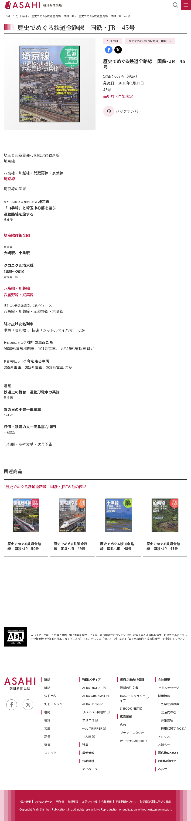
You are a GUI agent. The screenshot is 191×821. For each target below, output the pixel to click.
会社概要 (164, 679)
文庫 (47, 728)
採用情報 (164, 696)
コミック (50, 753)
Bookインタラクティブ (133, 698)
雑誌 (47, 679)
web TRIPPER (92, 728)
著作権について (168, 753)
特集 (85, 744)
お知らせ (164, 744)
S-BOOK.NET (129, 708)
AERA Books (91, 704)
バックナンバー (129, 111)
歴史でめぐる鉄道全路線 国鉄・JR (52, 16)
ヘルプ (162, 769)
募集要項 (167, 720)
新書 (47, 736)
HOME (7, 16)
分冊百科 (21, 16)
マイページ (89, 769)
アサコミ (88, 720)
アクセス (164, 736)
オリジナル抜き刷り (133, 741)
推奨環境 (73, 801)
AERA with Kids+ (93, 696)
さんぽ (86, 736)
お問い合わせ (167, 761)
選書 (47, 744)
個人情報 (25, 801)
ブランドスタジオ (132, 733)
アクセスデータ (43, 801)
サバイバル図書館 (94, 712)
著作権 (60, 801)
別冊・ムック (53, 704)
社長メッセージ (168, 687)
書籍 (47, 712)
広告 (123, 724)
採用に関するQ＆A (173, 728)
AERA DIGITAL (92, 687)
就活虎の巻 (168, 712)
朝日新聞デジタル (126, 801)
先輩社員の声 (170, 704)
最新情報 (88, 753)
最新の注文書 (129, 687)
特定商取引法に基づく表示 (155, 801)
